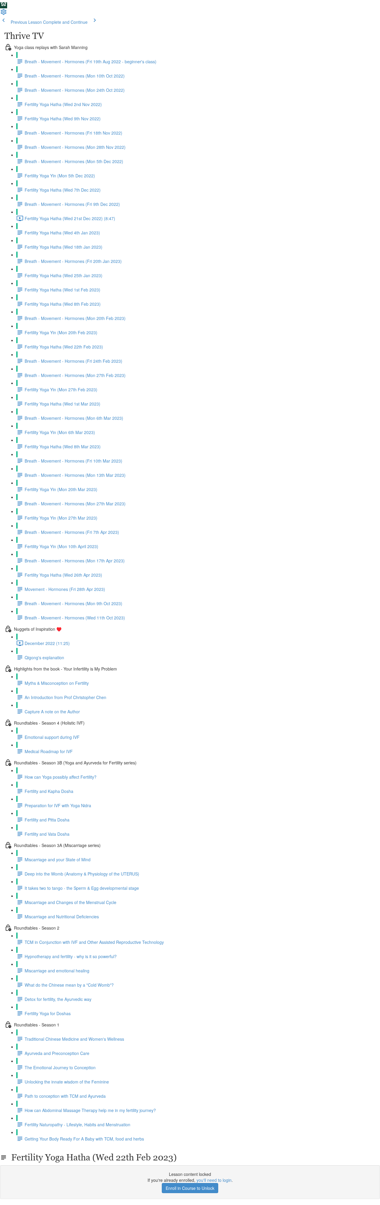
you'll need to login (214, 1180)
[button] (3, 5)
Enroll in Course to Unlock (190, 1188)
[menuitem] (3, 14)
